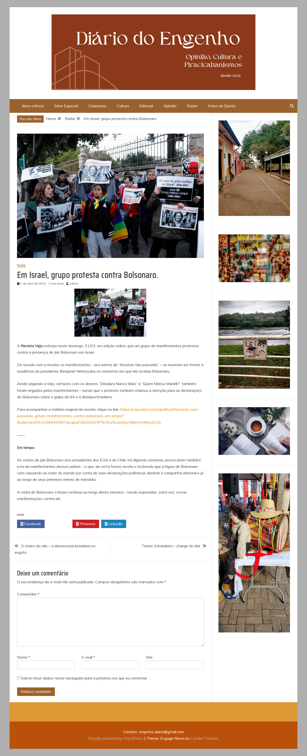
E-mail (88, 657)
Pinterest (87, 523)
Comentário (28, 594)
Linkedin (115, 523)
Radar (192, 105)
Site (149, 657)
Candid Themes (204, 738)
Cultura (123, 105)
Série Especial (66, 105)
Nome (23, 657)
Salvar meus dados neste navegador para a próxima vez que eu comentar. (84, 678)
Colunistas (97, 105)
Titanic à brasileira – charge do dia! (171, 545)
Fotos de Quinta (221, 105)
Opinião (170, 105)
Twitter (60, 523)
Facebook (32, 523)
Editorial (146, 105)
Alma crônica (33, 105)
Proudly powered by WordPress (116, 738)
